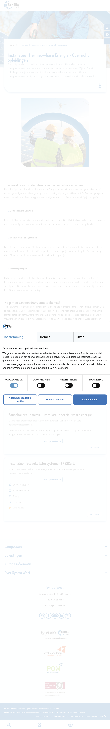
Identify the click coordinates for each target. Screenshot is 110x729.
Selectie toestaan (55, 399)
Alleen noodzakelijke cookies (20, 399)
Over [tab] (80, 337)
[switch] (41, 385)
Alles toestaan (90, 399)
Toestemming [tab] (13, 337)
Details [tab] (45, 337)
